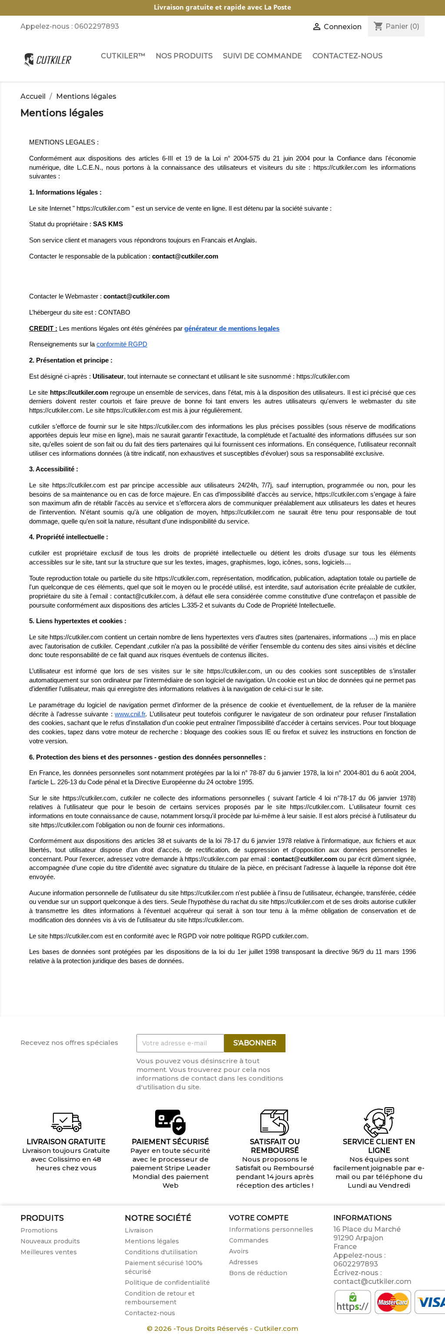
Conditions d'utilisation (161, 1252)
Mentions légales (152, 1241)
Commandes (249, 1240)
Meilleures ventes (48, 1252)
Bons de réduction (258, 1273)
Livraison (139, 1230)
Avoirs (239, 1251)
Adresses (243, 1262)
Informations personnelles (271, 1229)
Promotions (39, 1230)
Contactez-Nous (347, 56)
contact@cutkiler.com (372, 1281)
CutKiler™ (123, 56)
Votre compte (259, 1218)
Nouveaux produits (50, 1241)
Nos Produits (184, 56)
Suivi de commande (262, 56)
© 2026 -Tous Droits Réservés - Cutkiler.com (222, 1328)
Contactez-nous (150, 1313)
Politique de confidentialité (167, 1282)
